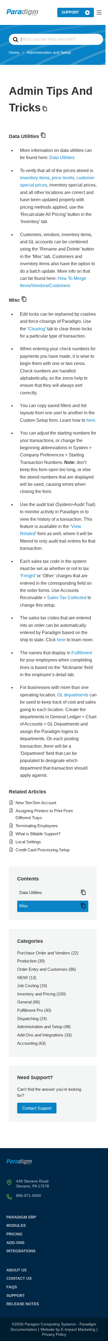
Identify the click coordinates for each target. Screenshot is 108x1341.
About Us (16, 1270)
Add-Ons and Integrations (40, 1035)
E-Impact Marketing (78, 1329)
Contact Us (19, 1278)
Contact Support (37, 1108)
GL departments (72, 695)
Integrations (20, 1251)
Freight (28, 575)
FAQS (11, 1287)
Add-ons (15, 1242)
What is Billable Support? (38, 833)
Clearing (36, 328)
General (24, 1002)
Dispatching (27, 1018)
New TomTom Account (36, 802)
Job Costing (28, 985)
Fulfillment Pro (30, 1010)
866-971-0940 (28, 1195)
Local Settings (28, 841)
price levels (63, 177)
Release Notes (22, 1304)
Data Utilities (61, 157)
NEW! (22, 977)
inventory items (35, 177)
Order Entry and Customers (42, 969)
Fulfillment (81, 652)
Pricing (14, 1234)
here (90, 420)
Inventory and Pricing (36, 994)
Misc (23, 905)
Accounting (27, 1043)
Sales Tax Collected (66, 597)
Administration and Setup (39, 1026)
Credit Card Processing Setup (43, 849)
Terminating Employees (37, 825)
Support (70, 12)
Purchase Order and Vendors (43, 953)
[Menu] (99, 12)
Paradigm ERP (21, 1217)
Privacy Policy (54, 1334)
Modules (16, 1225)
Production (27, 961)
